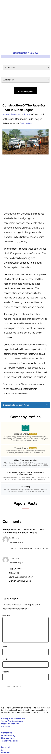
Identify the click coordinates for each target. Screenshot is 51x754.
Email (5, 659)
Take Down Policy (9, 740)
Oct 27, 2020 (14, 538)
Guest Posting (8, 735)
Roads (27, 114)
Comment (6, 615)
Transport (16, 114)
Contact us (6, 732)
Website (5, 672)
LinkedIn (5, 752)
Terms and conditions (12, 721)
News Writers (7, 738)
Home (5, 114)
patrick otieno (26, 123)
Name (5, 646)
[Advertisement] (25, 25)
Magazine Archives (10, 723)
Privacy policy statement (13, 718)
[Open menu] (25, 56)
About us (5, 726)
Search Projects (25, 92)
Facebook (6, 747)
